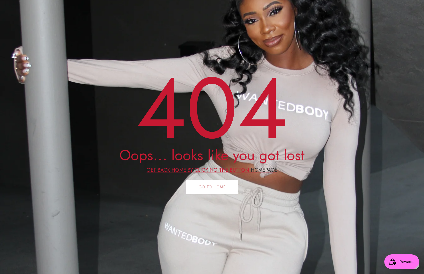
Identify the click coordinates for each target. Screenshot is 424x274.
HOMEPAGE (264, 170)
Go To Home (212, 187)
